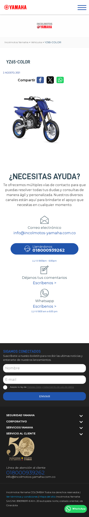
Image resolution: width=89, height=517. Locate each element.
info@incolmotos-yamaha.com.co (44, 233)
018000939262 (25, 473)
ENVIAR (44, 396)
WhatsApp (78, 509)
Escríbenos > (44, 283)
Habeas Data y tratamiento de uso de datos (50, 386)
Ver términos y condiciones (22, 496)
